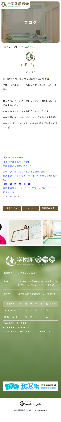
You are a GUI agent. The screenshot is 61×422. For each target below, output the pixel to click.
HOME (6, 46)
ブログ (17, 46)
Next (58, 227)
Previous (3, 227)
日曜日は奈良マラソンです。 (50, 208)
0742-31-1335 (26, 272)
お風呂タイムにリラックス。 (12, 208)
